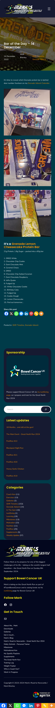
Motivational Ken (10, 650)
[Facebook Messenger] (21, 313)
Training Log (9, 663)
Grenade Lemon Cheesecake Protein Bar (22, 245)
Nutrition (10, 526)
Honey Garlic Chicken (15, 469)
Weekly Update (12, 535)
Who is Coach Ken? (11, 669)
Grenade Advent (39, 59)
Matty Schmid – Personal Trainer (17, 644)
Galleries (10, 500)
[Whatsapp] (16, 313)
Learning (10, 516)
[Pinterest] (31, 313)
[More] (41, 313)
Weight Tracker (10, 666)
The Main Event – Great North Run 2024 (23, 434)
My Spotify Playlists (12, 653)
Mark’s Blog (8, 638)
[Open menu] (49, 9)
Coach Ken (10, 494)
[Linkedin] (26, 313)
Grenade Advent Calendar (38, 83)
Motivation (10, 522)
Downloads (8, 629)
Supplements (11, 532)
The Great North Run (12, 660)
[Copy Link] (36, 313)
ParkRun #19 (11, 476)
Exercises (10, 497)
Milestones (10, 519)
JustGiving (10, 513)
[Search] (46, 409)
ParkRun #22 (11, 441)
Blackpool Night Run (14, 448)
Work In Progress (11, 672)
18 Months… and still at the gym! (19, 427)
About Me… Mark (11, 625)
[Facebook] (6, 313)
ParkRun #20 (11, 462)
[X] (11, 313)
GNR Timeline (38, 56)
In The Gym (11, 510)
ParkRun (9, 529)
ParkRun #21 (11, 455)
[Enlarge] (48, 92)
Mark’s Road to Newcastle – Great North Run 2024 (24, 641)
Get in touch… (9, 635)
